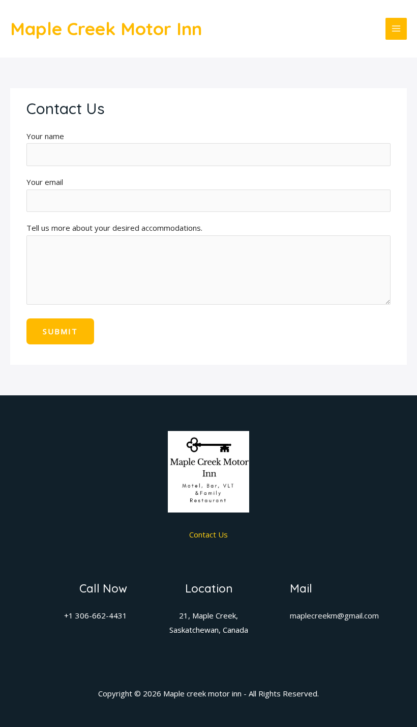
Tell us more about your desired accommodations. (114, 228)
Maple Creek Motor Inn (106, 28)
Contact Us (208, 534)
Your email (44, 182)
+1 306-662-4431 (95, 615)
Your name (45, 136)
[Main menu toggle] (396, 29)
